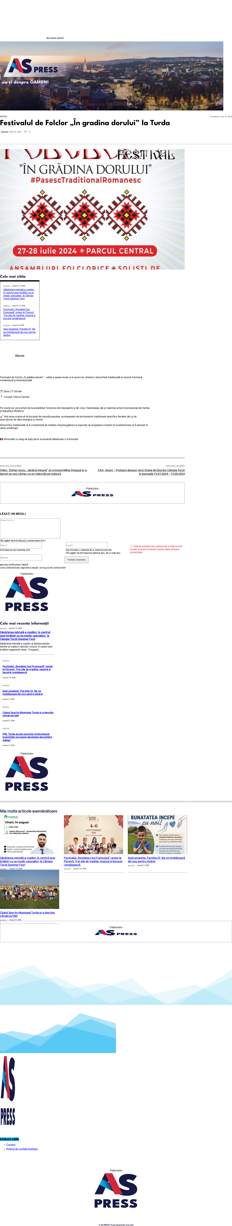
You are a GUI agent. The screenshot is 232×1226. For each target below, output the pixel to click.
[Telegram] (204, 136)
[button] (218, 105)
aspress (3, 116)
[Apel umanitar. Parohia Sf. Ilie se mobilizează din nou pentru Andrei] (157, 834)
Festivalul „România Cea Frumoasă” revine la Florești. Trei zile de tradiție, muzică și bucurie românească (19, 314)
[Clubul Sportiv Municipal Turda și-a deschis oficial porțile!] (29, 889)
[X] (170, 136)
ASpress (4, 132)
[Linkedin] (192, 136)
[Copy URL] (215, 136)
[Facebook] (212, 38)
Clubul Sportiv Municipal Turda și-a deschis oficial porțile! (28, 714)
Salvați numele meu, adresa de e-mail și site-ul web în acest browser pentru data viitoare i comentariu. (156, 549)
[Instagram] (219, 38)
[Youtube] (225, 38)
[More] (226, 136)
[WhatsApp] (181, 136)
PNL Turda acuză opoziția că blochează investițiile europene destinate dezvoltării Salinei (27, 737)
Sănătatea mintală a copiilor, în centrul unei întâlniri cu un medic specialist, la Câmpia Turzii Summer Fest (18, 294)
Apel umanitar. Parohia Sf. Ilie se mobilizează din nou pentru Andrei (19, 332)
